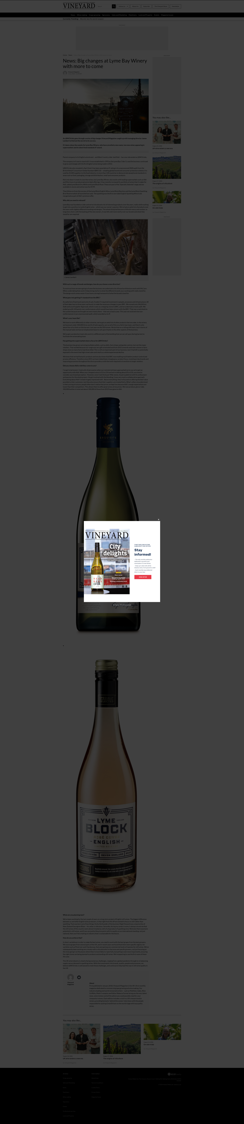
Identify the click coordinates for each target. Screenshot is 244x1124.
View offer (143, 577)
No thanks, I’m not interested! (122, 605)
